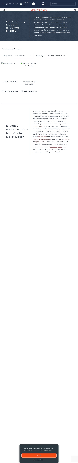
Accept (39, 455)
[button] (10, 91)
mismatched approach (42, 139)
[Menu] (3, 4)
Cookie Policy (38, 460)
